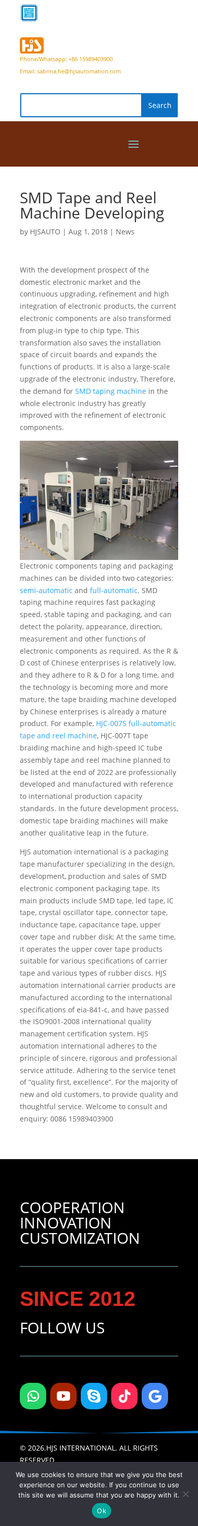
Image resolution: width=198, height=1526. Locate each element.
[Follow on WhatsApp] (33, 1396)
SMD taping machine (110, 391)
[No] (185, 1494)
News (125, 231)
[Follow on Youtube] (63, 1396)
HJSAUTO (45, 231)
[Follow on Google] (155, 1396)
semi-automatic (46, 590)
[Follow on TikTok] (124, 1396)
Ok (101, 1511)
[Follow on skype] (94, 1396)
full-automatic (114, 590)
